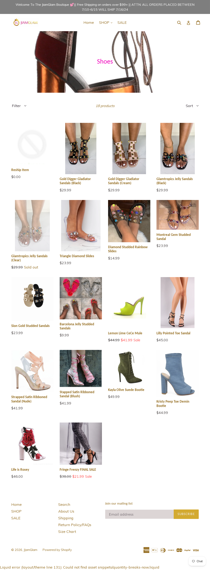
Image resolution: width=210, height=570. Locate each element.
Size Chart (67, 531)
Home (88, 22)
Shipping (65, 518)
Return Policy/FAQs (74, 524)
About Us (66, 511)
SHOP (106, 22)
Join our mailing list (119, 503)
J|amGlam (30, 550)
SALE (122, 22)
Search (64, 504)
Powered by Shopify (57, 550)
